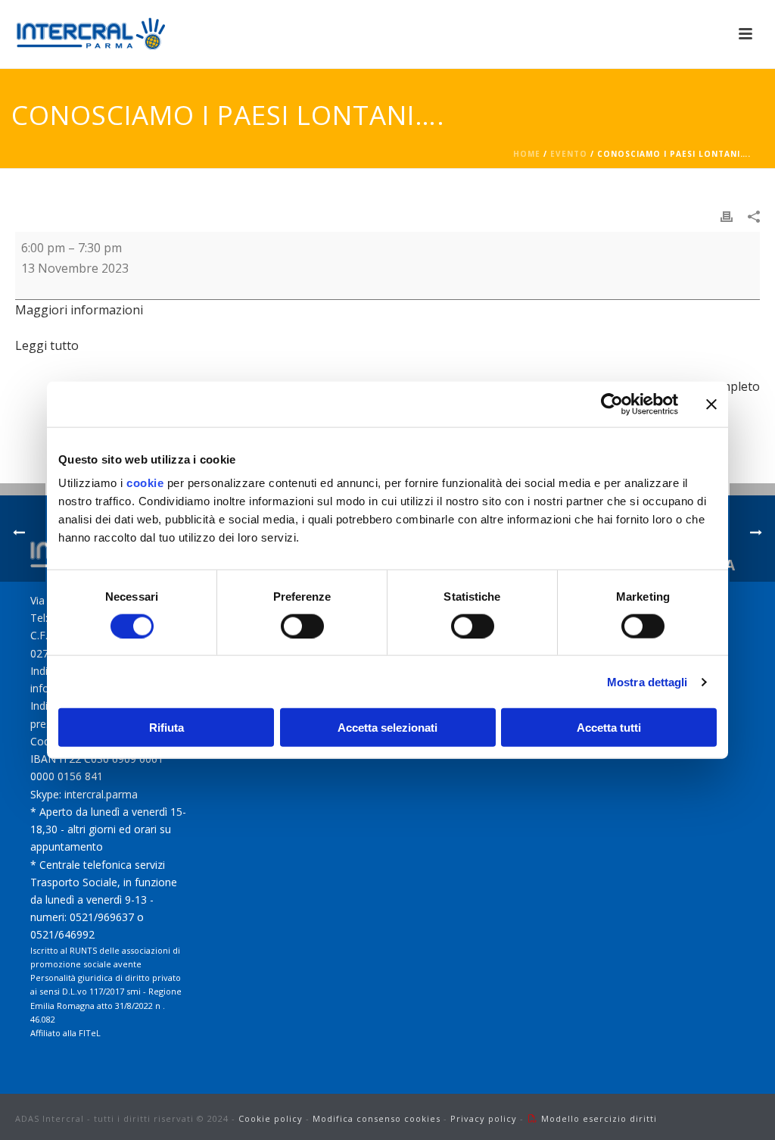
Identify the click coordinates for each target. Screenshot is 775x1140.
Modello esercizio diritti (599, 1118)
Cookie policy (270, 1118)
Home (526, 153)
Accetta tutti (609, 727)
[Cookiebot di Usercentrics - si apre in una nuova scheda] (612, 403)
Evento (568, 153)
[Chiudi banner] (711, 403)
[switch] (302, 626)
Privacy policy (483, 1118)
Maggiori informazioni (79, 309)
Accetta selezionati (387, 727)
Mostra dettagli (647, 681)
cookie (144, 482)
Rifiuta (166, 727)
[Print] (727, 215)
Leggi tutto (47, 345)
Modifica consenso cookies (376, 1118)
